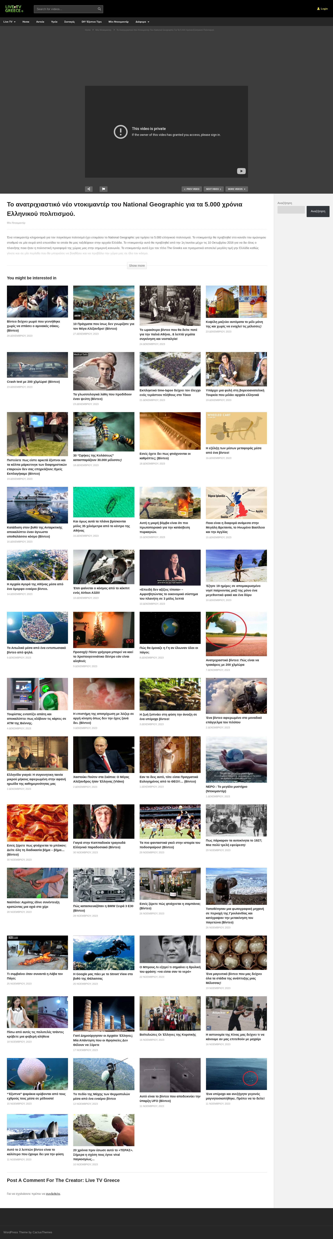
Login (324, 8)
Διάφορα (141, 21)
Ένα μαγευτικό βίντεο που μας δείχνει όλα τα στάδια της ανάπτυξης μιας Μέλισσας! (234, 978)
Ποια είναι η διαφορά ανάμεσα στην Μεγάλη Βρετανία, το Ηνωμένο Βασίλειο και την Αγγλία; (235, 527)
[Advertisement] (166, 60)
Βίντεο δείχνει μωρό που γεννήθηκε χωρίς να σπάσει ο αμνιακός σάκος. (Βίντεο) (33, 326)
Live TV (8, 21)
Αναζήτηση (285, 203)
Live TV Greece (102, 1180)
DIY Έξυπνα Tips (92, 21)
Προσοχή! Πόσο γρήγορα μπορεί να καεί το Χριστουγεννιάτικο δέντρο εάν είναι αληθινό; (103, 656)
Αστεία (40, 21)
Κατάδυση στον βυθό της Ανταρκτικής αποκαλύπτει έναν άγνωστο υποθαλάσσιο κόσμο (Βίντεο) (34, 532)
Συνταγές (69, 21)
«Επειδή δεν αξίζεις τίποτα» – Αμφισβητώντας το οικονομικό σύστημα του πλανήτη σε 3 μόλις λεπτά (169, 594)
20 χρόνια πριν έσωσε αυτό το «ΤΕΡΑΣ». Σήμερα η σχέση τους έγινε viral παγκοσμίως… (103, 1154)
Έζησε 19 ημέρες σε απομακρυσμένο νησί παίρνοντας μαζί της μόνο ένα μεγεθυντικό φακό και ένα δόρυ (233, 590)
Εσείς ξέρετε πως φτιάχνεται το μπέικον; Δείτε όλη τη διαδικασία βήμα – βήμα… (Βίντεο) (36, 850)
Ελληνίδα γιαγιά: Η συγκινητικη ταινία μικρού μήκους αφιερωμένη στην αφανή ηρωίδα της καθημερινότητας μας (36, 779)
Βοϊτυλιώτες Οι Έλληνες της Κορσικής (168, 1034)
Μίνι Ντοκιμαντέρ (119, 21)
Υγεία (54, 21)
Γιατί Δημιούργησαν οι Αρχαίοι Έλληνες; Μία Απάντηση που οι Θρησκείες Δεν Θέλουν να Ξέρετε (103, 1040)
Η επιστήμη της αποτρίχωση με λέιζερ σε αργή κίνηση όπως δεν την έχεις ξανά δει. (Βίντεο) (103, 718)
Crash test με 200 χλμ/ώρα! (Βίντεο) (33, 381)
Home (26, 21)
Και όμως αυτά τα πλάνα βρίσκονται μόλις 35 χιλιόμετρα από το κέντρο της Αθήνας (101, 526)
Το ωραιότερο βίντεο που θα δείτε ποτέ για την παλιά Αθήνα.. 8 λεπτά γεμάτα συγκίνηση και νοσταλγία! (168, 334)
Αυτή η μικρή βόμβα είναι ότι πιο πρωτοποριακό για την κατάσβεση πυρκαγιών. (165, 527)
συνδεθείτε (53, 1193)
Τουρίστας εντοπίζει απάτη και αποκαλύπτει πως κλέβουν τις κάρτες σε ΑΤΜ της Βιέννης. (36, 718)
